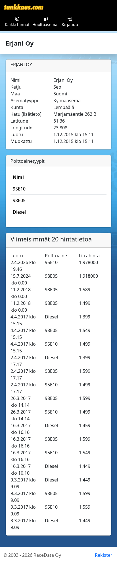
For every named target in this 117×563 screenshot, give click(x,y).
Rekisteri (104, 555)
